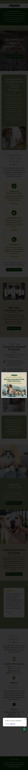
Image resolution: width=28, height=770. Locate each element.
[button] (24, 729)
